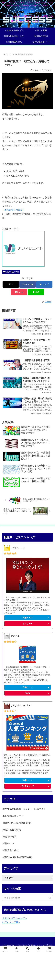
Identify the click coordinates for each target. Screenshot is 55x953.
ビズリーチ (27, 623)
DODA (27, 693)
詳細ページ (27, 617)
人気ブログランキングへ (14, 918)
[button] (49, 898)
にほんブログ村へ (11, 922)
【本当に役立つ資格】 (13, 210)
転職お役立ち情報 (12, 272)
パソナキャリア (27, 786)
